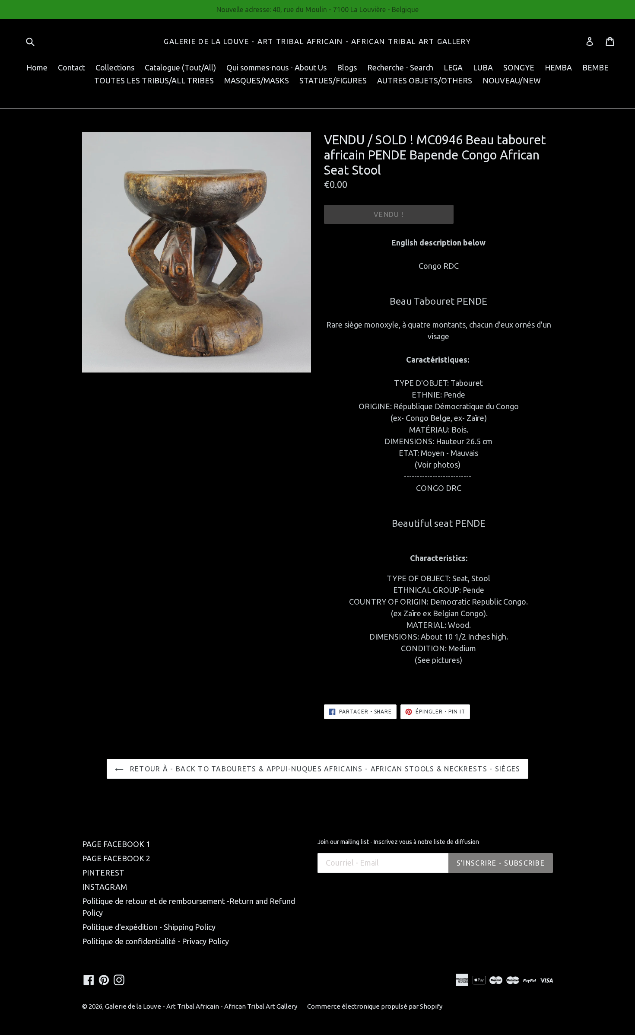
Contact (71, 67)
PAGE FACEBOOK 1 (116, 844)
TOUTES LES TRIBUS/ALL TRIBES (154, 80)
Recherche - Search (400, 67)
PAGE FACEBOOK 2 (116, 858)
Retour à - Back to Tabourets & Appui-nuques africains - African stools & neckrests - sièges (324, 769)
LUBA (483, 67)
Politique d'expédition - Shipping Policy (149, 927)
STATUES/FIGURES (333, 80)
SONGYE (518, 67)
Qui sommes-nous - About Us (276, 67)
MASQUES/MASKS (256, 80)
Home (37, 67)
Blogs (347, 67)
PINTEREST (103, 872)
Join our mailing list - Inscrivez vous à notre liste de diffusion (398, 841)
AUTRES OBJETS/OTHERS (424, 80)
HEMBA (558, 67)
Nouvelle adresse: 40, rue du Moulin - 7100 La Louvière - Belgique (317, 9)
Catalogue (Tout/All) (180, 67)
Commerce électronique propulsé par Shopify (374, 1006)
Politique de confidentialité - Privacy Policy (155, 941)
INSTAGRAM (104, 886)
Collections (114, 67)
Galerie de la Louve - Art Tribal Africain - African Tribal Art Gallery (317, 41)
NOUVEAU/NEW (512, 80)
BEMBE (595, 67)
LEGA (453, 67)
